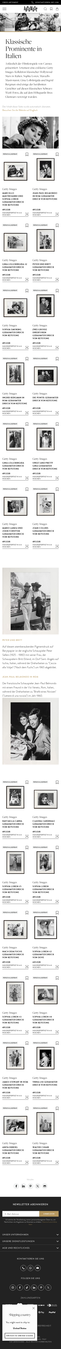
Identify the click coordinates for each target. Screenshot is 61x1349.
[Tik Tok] (27, 1287)
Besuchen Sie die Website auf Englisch (20, 110)
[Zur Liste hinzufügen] (27, 154)
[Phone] (23, 1268)
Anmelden (48, 1213)
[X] (37, 1186)
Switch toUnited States (19, 1335)
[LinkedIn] (34, 1287)
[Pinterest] (30, 1186)
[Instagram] (13, 1287)
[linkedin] (23, 1186)
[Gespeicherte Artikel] (51, 9)
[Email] (45, 1186)
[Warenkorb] (57, 9)
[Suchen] (45, 9)
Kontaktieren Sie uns (47, 2)
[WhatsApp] (30, 1268)
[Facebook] (16, 1186)
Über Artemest (10, 2)
